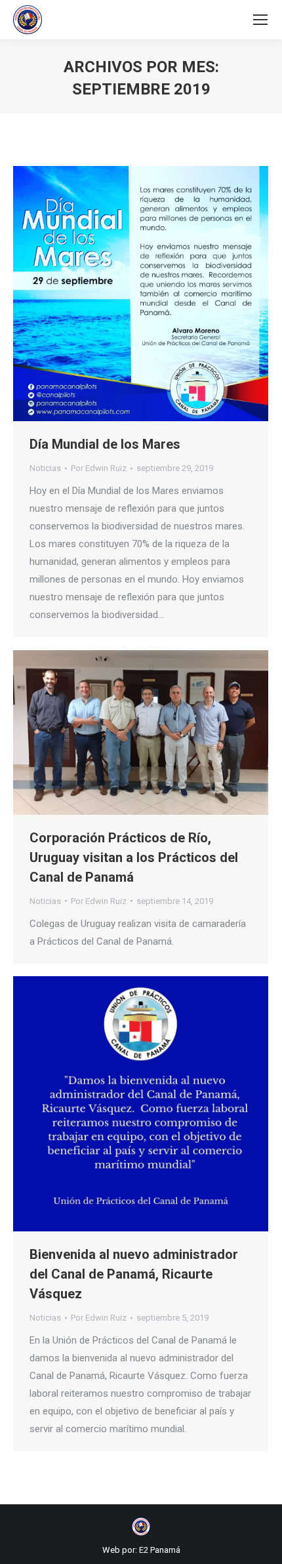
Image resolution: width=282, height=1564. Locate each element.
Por (99, 468)
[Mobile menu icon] (260, 19)
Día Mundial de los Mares (105, 444)
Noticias (45, 468)
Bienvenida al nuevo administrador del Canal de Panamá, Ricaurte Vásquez (134, 1274)
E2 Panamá (159, 1550)
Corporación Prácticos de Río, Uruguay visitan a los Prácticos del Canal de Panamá (134, 857)
